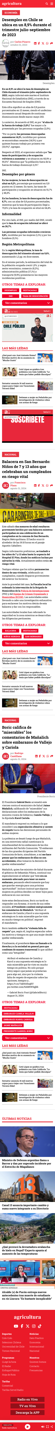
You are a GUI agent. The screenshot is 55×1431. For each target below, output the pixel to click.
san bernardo (33, 636)
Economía (11, 12)
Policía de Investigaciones (35, 590)
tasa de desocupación (35, 296)
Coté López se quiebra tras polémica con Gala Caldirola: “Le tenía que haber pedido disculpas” (35, 372)
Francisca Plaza (17, 484)
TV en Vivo (27, 1406)
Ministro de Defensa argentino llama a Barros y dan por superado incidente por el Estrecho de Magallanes (26, 1163)
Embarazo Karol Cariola (18, 1019)
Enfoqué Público (10, 1370)
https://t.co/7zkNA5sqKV (20, 983)
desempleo (10, 290)
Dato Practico (37, 1338)
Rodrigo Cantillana (16, 755)
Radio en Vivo (27, 1399)
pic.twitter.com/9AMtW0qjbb (22, 986)
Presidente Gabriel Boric (18, 1031)
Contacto (34, 1366)
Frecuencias (36, 1370)
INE (11, 296)
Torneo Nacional (11, 1350)
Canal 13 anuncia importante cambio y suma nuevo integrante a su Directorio (25, 1206)
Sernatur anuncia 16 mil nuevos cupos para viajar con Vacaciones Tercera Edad (18, 386)
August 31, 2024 (15, 995)
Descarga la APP (27, 1413)
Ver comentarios (16, 303)
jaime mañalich (13, 1025)
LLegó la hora (9, 1361)
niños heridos (12, 636)
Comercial (7, 1385)
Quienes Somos (38, 1361)
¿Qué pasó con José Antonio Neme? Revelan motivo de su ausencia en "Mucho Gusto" (19, 358)
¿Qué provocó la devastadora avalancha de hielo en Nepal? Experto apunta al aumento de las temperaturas (26, 1250)
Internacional (37, 1346)
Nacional (10, 454)
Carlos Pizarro (22, 41)
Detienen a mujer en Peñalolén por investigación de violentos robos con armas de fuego (35, 400)
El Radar (6, 1366)
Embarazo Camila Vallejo (19, 1013)
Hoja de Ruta (9, 1374)
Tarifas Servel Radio (12, 1389)
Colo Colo (7, 1338)
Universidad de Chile (13, 1346)
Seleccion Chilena (11, 1342)
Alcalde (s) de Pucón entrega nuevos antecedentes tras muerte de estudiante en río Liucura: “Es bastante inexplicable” (27, 1295)
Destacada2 (30, 290)
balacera (10, 630)
